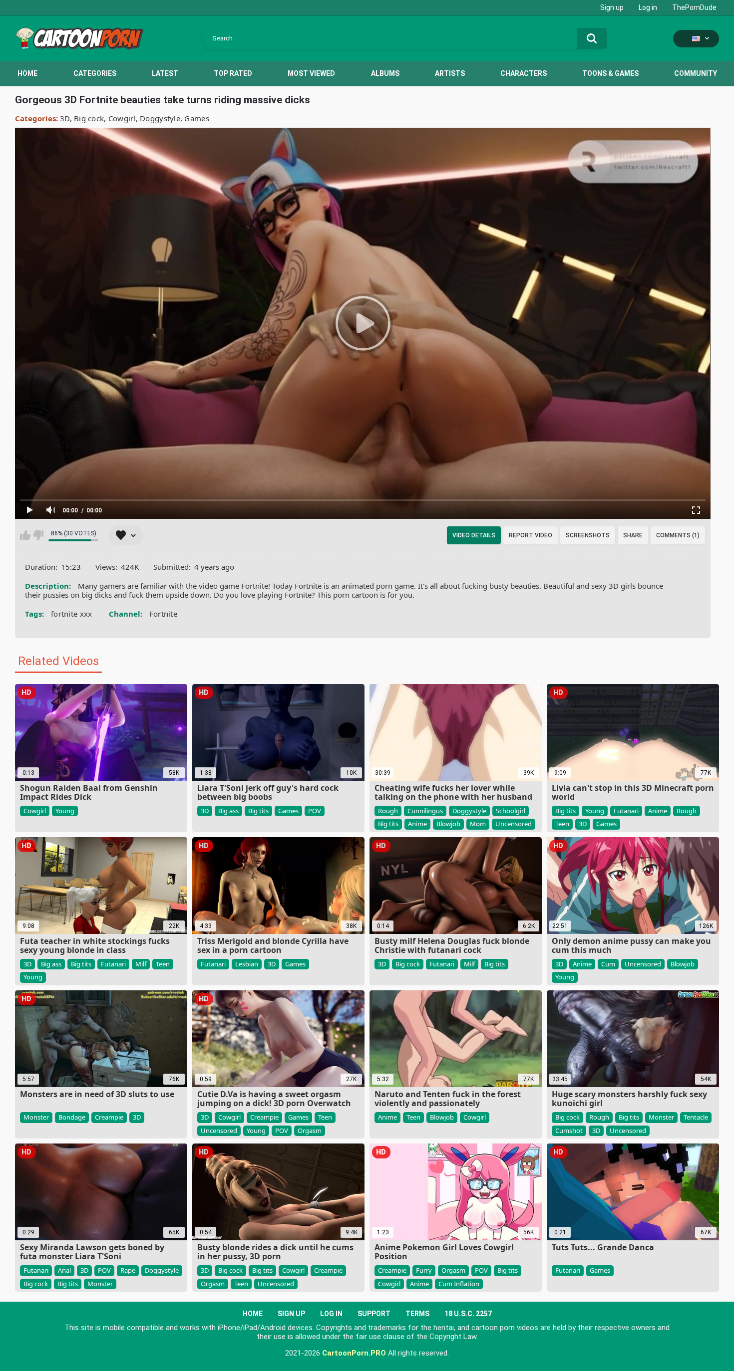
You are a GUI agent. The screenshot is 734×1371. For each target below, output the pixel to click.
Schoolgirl (510, 810)
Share (633, 535)
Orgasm (310, 1130)
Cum (608, 963)
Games (196, 118)
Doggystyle (160, 118)
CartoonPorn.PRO (354, 1353)
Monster (36, 1117)
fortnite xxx (71, 613)
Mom (478, 823)
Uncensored (513, 823)
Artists (450, 73)
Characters (523, 73)
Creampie (109, 1117)
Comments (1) (678, 535)
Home (27, 73)
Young (64, 810)
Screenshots (588, 535)
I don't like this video (38, 535)
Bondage (71, 1117)
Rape (127, 1270)
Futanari (626, 810)
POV (314, 810)
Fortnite (163, 613)
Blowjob (448, 823)
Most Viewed (311, 73)
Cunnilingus (425, 810)
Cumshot (569, 1130)
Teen (562, 823)
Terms (417, 1314)
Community (695, 73)
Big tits (258, 810)
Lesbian (246, 963)
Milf (140, 963)
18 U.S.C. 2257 (468, 1314)
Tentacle (696, 1117)
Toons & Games (610, 73)
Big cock (89, 118)
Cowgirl (122, 118)
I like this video (25, 535)
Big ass (228, 810)
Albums (385, 73)
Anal (64, 1270)
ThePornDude (694, 7)
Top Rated (233, 73)
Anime (417, 823)
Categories (94, 73)
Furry (424, 1270)
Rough (388, 810)
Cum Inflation (458, 1283)
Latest (165, 73)
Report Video (530, 535)
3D (65, 118)
